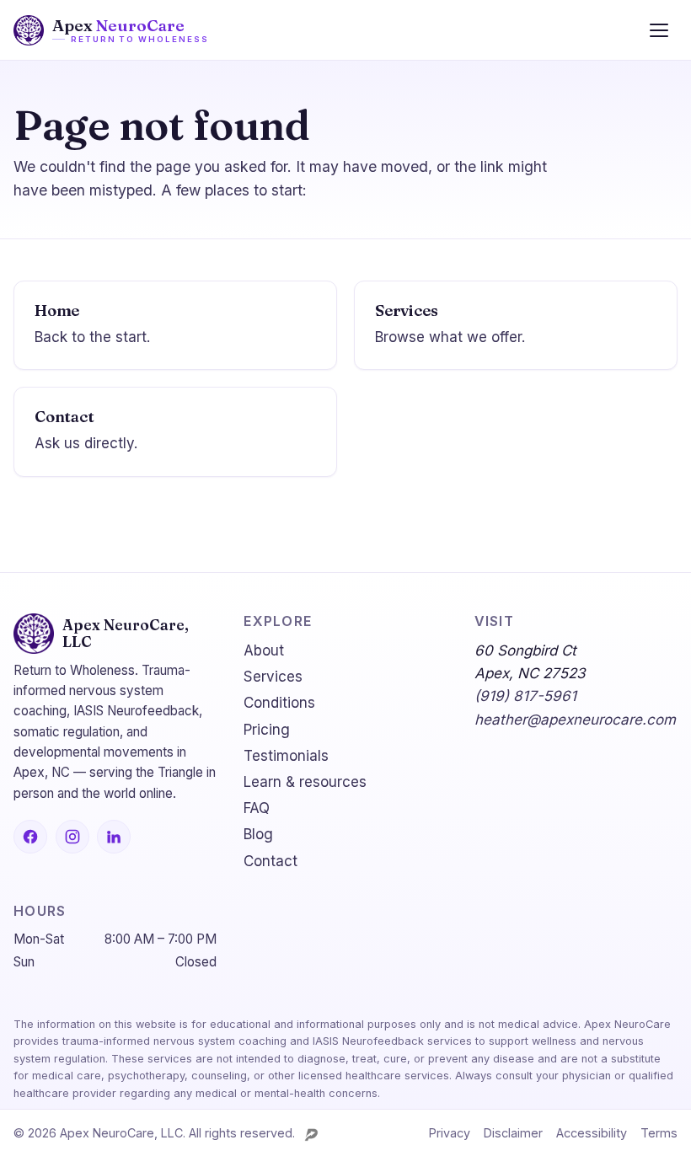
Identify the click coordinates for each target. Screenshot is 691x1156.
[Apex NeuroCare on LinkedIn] (114, 837)
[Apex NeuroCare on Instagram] (72, 837)
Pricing (267, 729)
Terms (659, 1133)
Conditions (279, 702)
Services (273, 676)
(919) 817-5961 (525, 696)
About (264, 650)
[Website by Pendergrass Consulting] (311, 1134)
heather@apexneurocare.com (575, 719)
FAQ (257, 808)
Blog (258, 834)
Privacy (449, 1133)
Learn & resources (305, 781)
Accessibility (591, 1133)
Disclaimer (513, 1133)
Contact (270, 861)
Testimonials (286, 755)
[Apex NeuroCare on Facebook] (30, 837)
